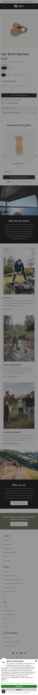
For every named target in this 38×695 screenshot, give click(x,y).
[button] (3, 691)
